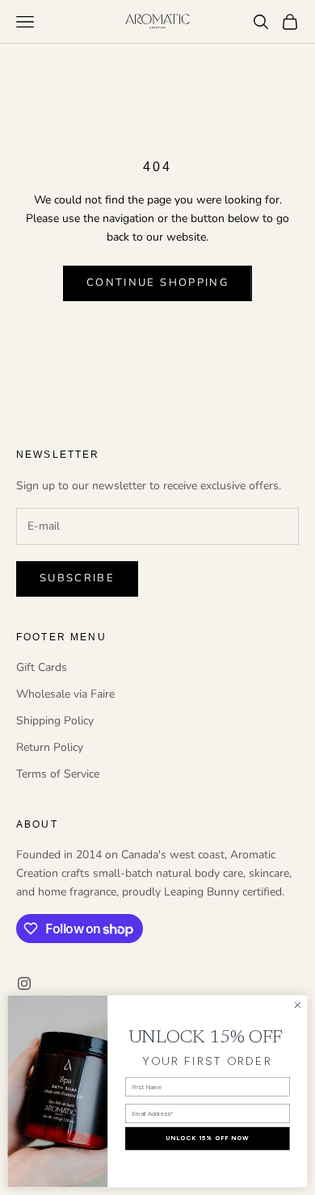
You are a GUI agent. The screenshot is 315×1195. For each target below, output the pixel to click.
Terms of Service (57, 774)
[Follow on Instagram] (24, 983)
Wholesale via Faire (65, 694)
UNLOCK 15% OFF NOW (207, 1138)
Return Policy (49, 747)
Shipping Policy (55, 720)
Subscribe (77, 578)
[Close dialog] (297, 1005)
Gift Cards (41, 667)
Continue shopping (157, 282)
